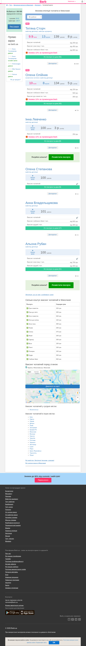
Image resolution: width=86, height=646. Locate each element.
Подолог (8, 509)
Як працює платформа (13, 556)
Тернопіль (33, 453)
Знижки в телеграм (11, 588)
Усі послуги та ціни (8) (52, 141)
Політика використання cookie (15, 569)
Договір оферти (10, 564)
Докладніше (53, 63)
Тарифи (8, 559)
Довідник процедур (11, 577)
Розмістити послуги (61, 157)
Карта (7, 585)
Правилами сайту (41, 642)
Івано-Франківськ (35, 451)
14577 (18, 21)
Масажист (8, 494)
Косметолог (9, 491)
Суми (31, 446)
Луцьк (32, 455)
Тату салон (9, 507)
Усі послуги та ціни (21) (52, 269)
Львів (31, 425)
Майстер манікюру (11, 499)
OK (54, 642)
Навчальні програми (12, 580)
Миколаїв (33, 432)
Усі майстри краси (11, 515)
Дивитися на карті (53, 386)
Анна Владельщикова (41, 204)
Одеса (32, 419)
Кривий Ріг (33, 430)
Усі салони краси (11, 512)
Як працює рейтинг (11, 567)
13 (43, 36)
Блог (6, 574)
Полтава (32, 440)
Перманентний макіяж (13, 525)
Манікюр (8, 541)
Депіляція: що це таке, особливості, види (39, 294)
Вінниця (32, 434)
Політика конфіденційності (14, 561)
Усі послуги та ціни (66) (52, 57)
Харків (32, 421)
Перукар (8, 496)
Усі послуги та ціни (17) (52, 228)
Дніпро (32, 423)
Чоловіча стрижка (11, 517)
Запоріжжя (33, 427)
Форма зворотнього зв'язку (14, 605)
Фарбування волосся (12, 523)
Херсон (32, 436)
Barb (43, 2)
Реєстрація (14, 27)
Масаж (7, 536)
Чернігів (32, 438)
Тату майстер (9, 501)
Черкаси (32, 442)
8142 (17, 18)
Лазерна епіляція (11, 531)
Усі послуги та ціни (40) (52, 103)
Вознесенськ (34, 409)
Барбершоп (9, 504)
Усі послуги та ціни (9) (52, 187)
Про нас (8, 553)
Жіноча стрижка (10, 520)
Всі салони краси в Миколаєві (35, 463)
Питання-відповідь (11, 572)
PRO (27, 23)
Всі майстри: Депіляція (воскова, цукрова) (39, 460)
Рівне (31, 449)
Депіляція (8, 533)
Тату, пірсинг (9, 538)
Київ (31, 417)
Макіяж (7, 528)
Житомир (33, 444)
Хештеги (8, 582)
